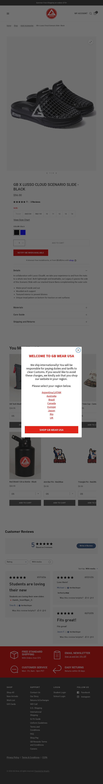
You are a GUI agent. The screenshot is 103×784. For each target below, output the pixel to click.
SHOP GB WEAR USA (51, 429)
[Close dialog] (78, 350)
